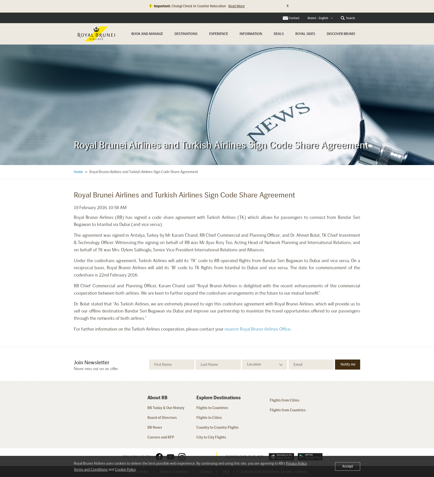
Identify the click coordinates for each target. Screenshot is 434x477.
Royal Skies (305, 34)
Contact (294, 18)
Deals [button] (279, 34)
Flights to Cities (209, 417)
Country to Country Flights (217, 427)
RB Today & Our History (165, 408)
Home (78, 172)
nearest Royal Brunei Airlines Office (257, 329)
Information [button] (251, 34)
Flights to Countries (212, 408)
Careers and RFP (160, 437)
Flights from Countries (288, 410)
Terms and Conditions (91, 469)
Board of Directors (162, 417)
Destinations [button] (186, 34)
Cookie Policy (125, 469)
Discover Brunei (341, 34)
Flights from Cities (284, 400)
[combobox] (320, 18)
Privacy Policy (296, 463)
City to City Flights (211, 437)
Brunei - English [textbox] (318, 18)
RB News (154, 427)
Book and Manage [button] (147, 34)
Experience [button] (218, 34)
